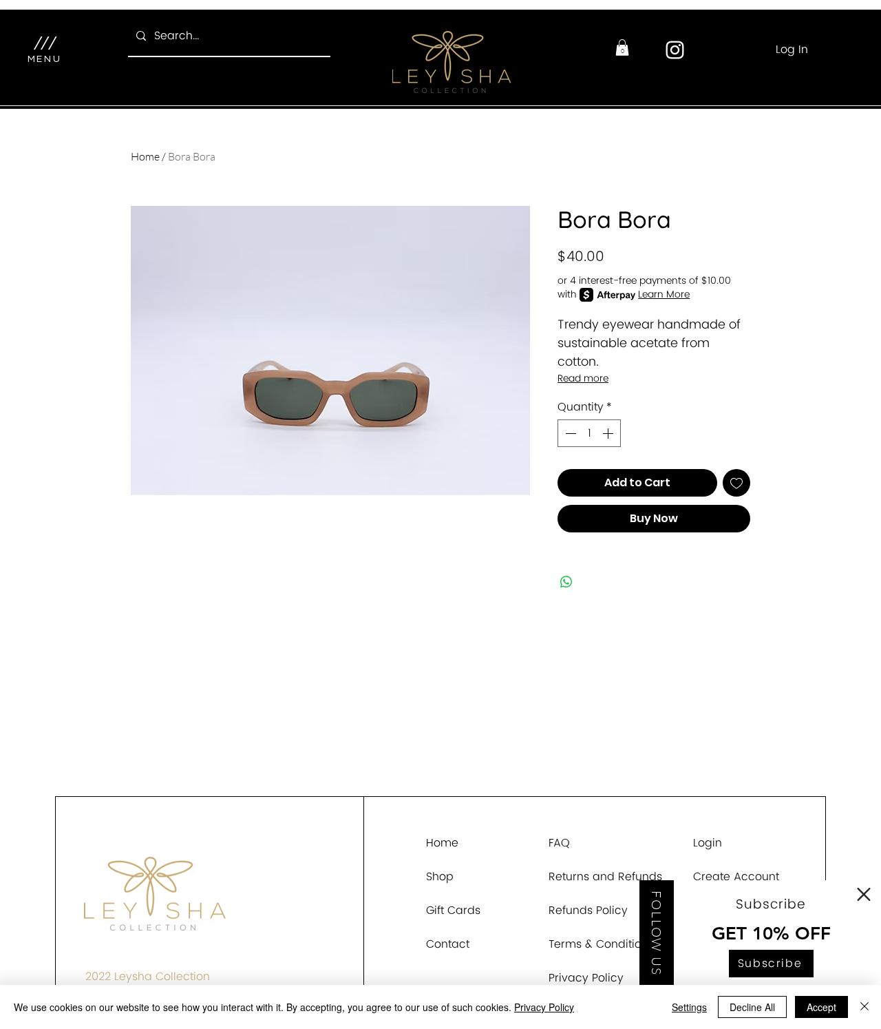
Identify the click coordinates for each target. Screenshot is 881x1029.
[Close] (864, 1007)
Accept (821, 1007)
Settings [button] (689, 1007)
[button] (863, 894)
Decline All (752, 1007)
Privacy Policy (544, 1007)
